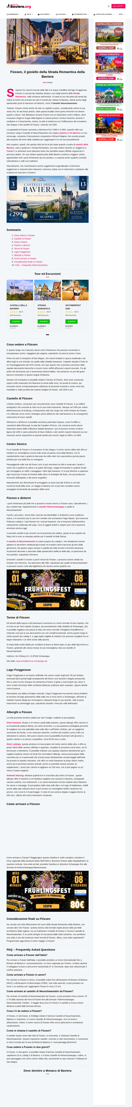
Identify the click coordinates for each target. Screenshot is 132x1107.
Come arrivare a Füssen (25, 258)
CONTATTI (119, 6)
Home (44, 82)
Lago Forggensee (22, 252)
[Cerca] (108, 6)
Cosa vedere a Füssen (24, 235)
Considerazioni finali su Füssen (28, 262)
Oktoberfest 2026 (80, 14)
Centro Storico (20, 242)
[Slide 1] (47, 334)
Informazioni (13, 14)
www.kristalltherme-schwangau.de (31, 661)
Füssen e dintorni (22, 245)
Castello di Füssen (22, 239)
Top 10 (29, 14)
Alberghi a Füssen (22, 255)
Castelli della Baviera (104, 14)
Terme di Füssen (21, 248)
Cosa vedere (44, 14)
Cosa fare (61, 14)
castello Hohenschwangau (51, 507)
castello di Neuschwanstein (21, 541)
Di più (121, 14)
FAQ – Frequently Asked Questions (31, 265)
